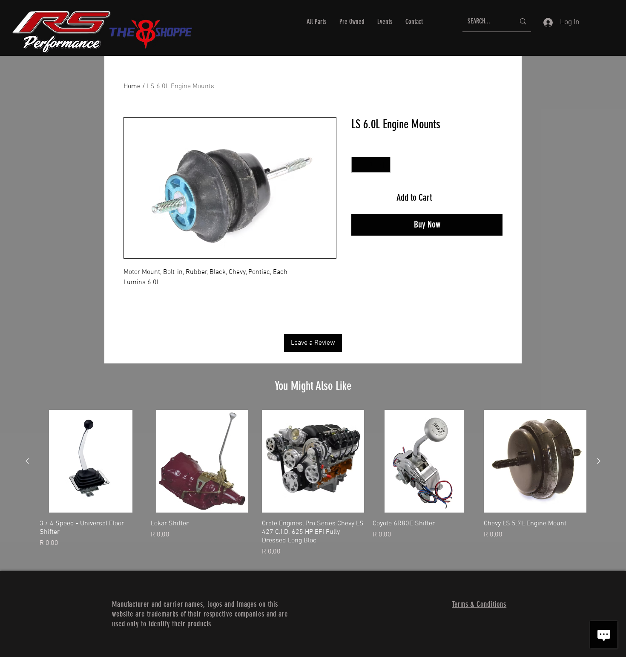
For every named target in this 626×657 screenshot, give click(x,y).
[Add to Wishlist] (491, 197)
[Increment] (384, 164)
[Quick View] (91, 461)
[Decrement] (358, 164)
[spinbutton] (371, 164)
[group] (313, 483)
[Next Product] (599, 461)
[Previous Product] (27, 461)
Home (132, 86)
